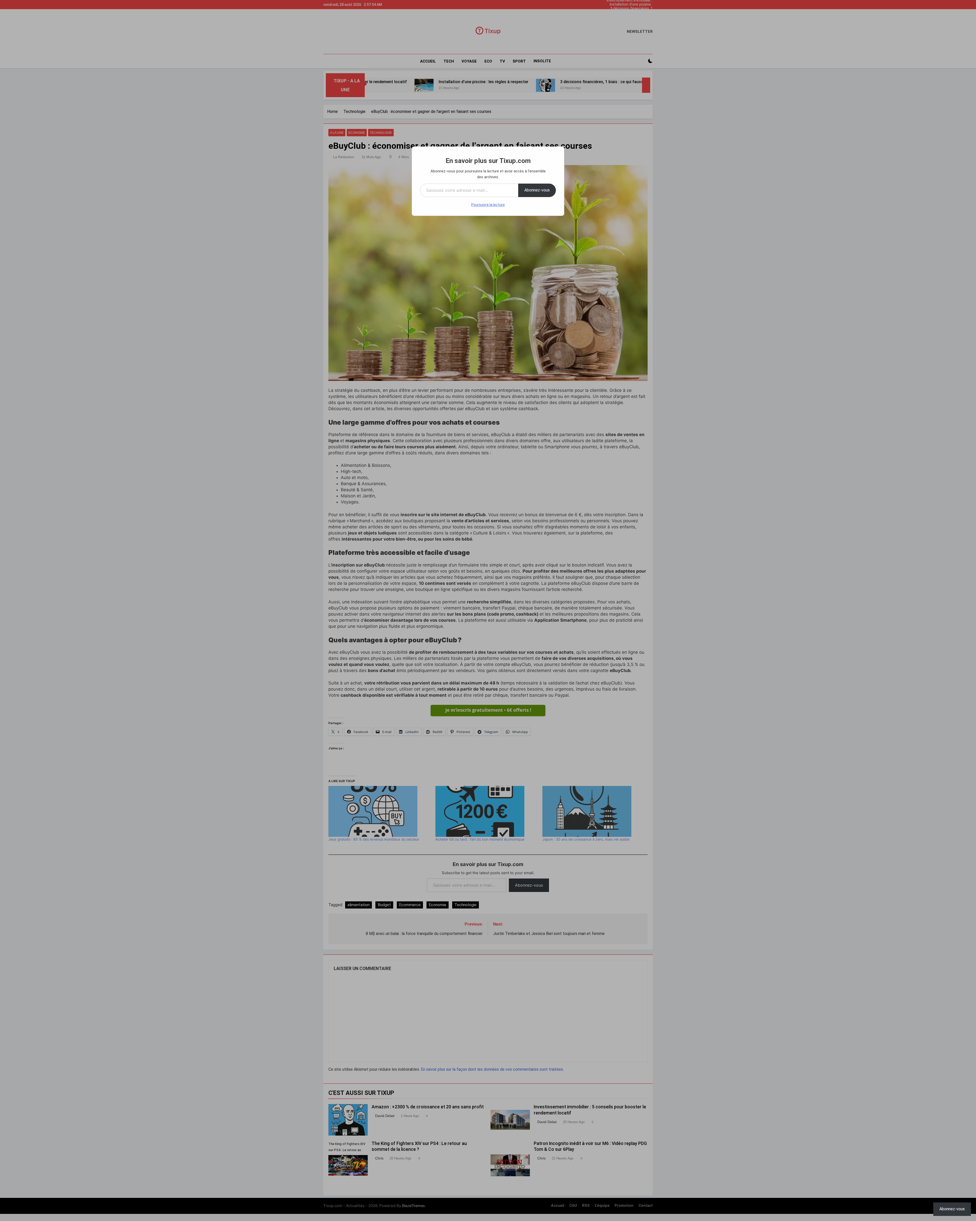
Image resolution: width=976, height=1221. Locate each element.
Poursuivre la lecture (488, 205)
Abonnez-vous (537, 190)
